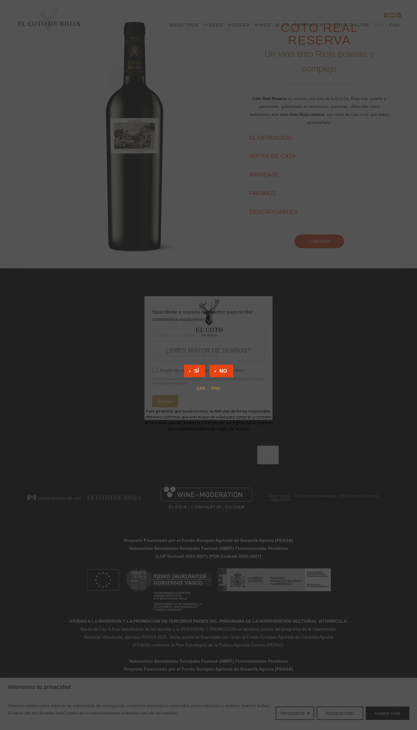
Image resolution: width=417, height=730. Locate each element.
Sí (196, 370)
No (223, 370)
